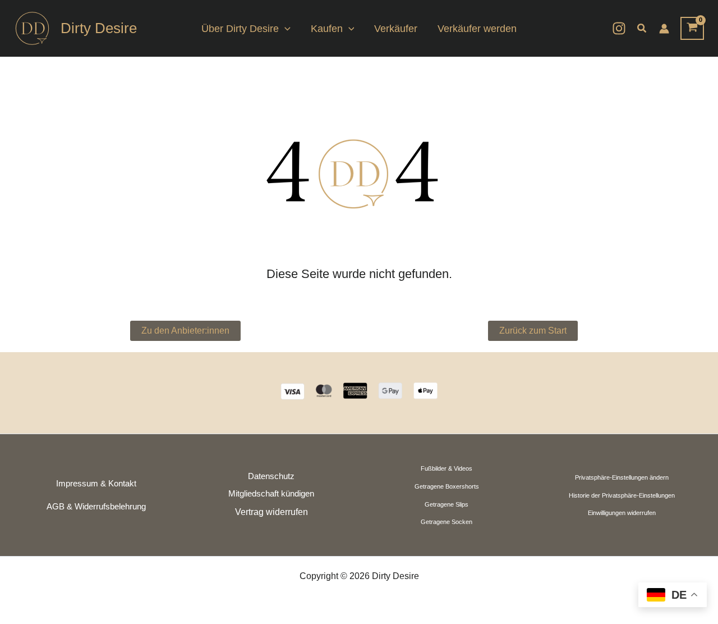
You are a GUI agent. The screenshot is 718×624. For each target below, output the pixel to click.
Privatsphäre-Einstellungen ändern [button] (622, 477)
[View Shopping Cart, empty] (692, 28)
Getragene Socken (446, 521)
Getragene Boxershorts (447, 486)
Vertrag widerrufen (271, 512)
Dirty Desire (99, 28)
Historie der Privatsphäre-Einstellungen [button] (622, 495)
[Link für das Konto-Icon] (664, 29)
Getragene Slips (446, 504)
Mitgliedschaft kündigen (271, 493)
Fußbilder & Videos (446, 468)
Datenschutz (271, 476)
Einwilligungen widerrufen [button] (622, 512)
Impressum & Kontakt (96, 483)
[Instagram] (619, 28)
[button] (285, 28)
